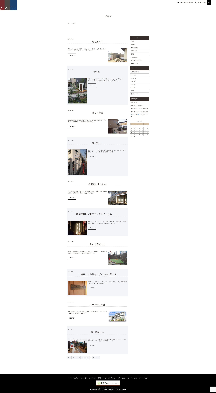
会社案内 (133, 44)
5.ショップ (133, 84)
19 (79, 357)
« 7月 (132, 121)
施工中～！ (97, 143)
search (209, 3)
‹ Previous (74, 357)
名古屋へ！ (97, 42)
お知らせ (133, 87)
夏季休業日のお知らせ (137, 105)
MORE (71, 55)
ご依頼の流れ (134, 51)
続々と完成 (97, 113)
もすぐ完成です (97, 244)
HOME (132, 41)
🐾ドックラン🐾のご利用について (139, 115)
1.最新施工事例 (135, 72)
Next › (97, 357)
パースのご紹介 (98, 304)
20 (82, 357)
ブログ (132, 90)
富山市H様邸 (134, 102)
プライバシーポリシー (137, 60)
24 (93, 357)
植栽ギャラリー (135, 94)
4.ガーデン (133, 81)
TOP (69, 23)
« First (68, 357)
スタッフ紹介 (134, 47)
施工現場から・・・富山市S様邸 (139, 111)
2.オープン (133, 75)
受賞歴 (132, 54)
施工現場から (98, 332)
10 (134, 130)
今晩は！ (97, 72)
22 (88, 357)
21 (85, 357)
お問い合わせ (134, 57)
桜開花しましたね (97, 184)
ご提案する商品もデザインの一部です (97, 274)
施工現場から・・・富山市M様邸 (139, 108)
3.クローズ (133, 78)
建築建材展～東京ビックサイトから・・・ (98, 214)
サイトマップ (134, 63)
